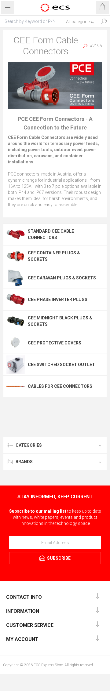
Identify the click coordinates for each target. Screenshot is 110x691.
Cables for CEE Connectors (60, 386)
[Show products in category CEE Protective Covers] (15, 343)
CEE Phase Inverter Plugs (57, 299)
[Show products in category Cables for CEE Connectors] (15, 386)
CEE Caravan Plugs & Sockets (62, 277)
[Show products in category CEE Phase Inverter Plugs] (15, 299)
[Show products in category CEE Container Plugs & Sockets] (15, 256)
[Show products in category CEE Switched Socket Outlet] (15, 364)
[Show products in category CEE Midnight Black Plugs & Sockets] (15, 321)
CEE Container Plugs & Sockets (54, 256)
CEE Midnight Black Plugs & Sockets (60, 321)
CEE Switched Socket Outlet (61, 364)
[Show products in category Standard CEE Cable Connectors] (15, 234)
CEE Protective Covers (54, 342)
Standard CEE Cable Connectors (51, 234)
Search (104, 21)
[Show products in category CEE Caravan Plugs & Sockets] (15, 278)
